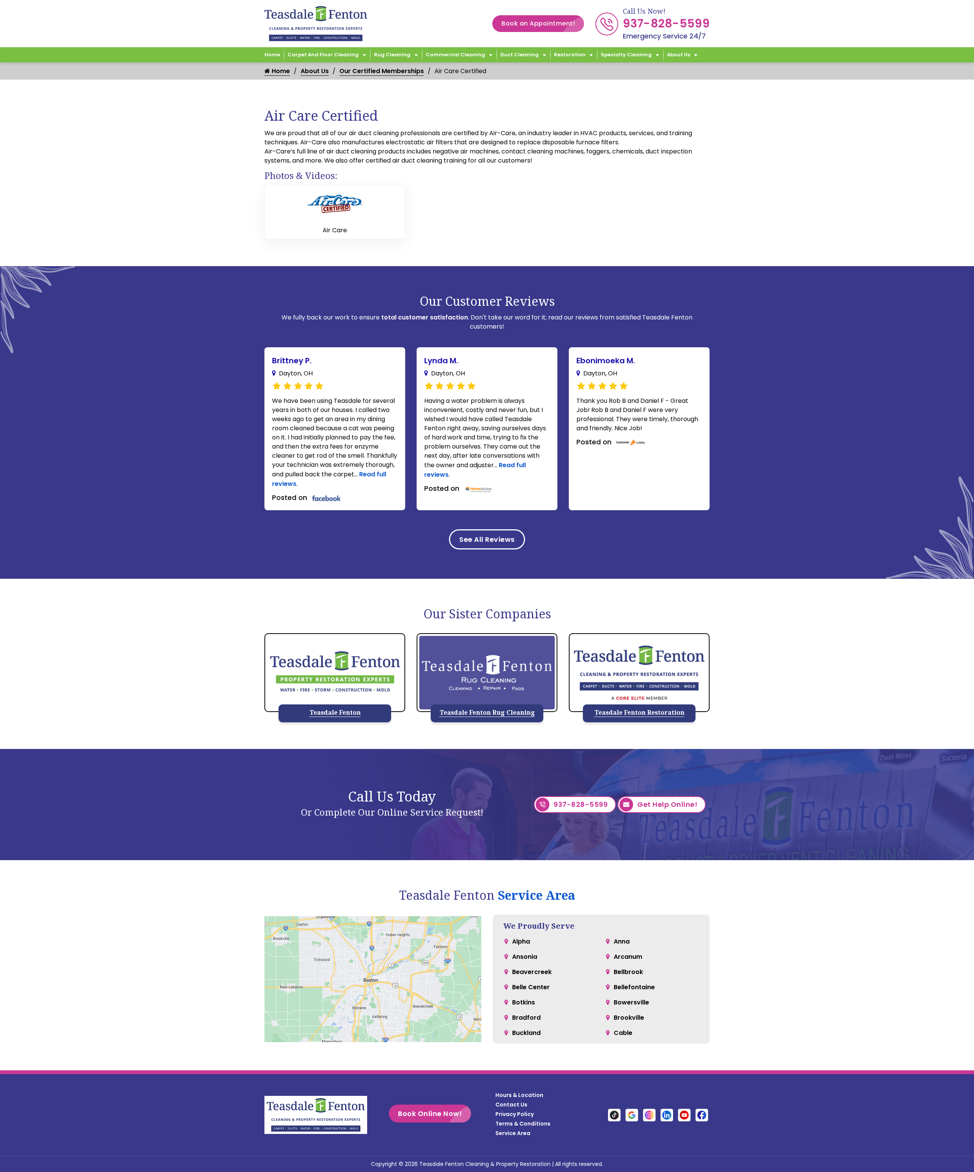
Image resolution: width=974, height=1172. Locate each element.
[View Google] (631, 1114)
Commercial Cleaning (455, 54)
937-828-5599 (666, 23)
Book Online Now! (430, 1113)
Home (272, 54)
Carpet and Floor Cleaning (323, 54)
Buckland (526, 1032)
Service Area (536, 895)
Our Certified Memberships (381, 71)
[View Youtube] (684, 1114)
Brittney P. (292, 360)
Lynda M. (441, 360)
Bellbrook (628, 972)
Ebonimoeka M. (605, 360)
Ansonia (524, 956)
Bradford (526, 1017)
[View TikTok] (614, 1114)
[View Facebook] (701, 1114)
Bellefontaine (634, 987)
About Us (678, 54)
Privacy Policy (514, 1114)
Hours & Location (519, 1095)
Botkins (523, 1002)
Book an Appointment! (538, 23)
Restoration (570, 54)
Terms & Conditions (523, 1123)
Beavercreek (532, 972)
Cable (623, 1032)
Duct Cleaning (519, 54)
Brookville (629, 1017)
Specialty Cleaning (626, 54)
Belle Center (531, 987)
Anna (622, 941)
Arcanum (628, 956)
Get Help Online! (667, 804)
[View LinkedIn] (666, 1114)
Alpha (521, 941)
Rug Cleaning (392, 54)
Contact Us (511, 1104)
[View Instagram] (649, 1114)
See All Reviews (487, 539)
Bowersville (631, 1002)
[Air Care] (334, 203)
